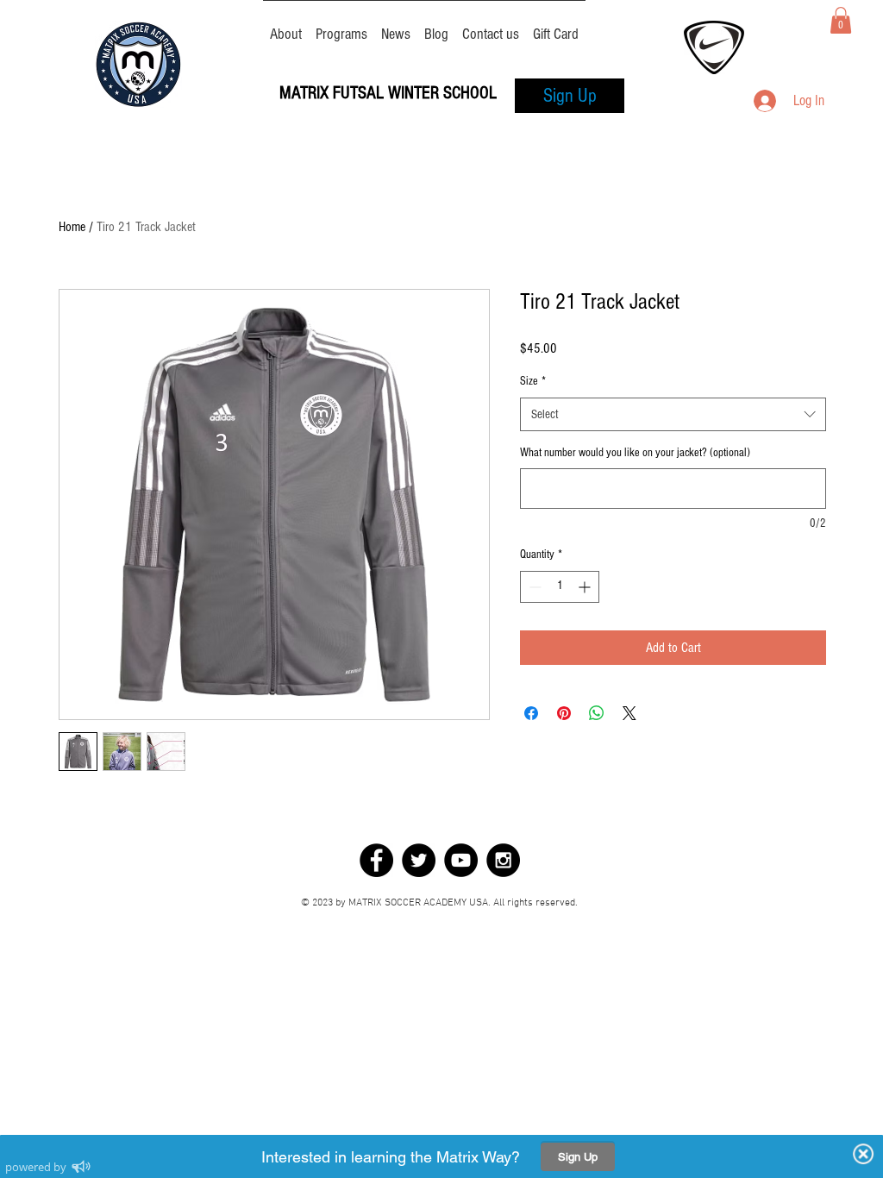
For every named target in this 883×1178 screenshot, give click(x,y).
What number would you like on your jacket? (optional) (635, 453)
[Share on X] (629, 713)
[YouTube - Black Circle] (461, 860)
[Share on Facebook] (531, 713)
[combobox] (673, 414)
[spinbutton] (559, 587)
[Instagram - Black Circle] (503, 860)
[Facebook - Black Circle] (376, 860)
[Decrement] (533, 587)
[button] (841, 20)
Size (533, 381)
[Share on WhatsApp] (596, 713)
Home (72, 227)
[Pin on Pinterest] (564, 713)
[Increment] (586, 587)
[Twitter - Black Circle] (418, 860)
